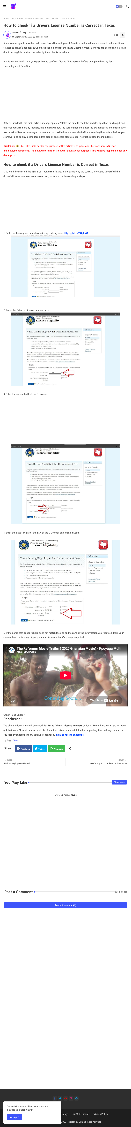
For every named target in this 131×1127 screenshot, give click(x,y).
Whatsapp (58, 749)
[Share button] (70, 748)
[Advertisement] (65, 92)
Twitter (41, 749)
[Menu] (4, 6)
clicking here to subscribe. (69, 734)
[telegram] (76, 1098)
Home (6, 18)
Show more (119, 782)
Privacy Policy (100, 1114)
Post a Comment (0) (65, 905)
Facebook (25, 749)
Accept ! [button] (14, 1117)
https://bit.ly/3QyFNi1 (76, 233)
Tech (14, 18)
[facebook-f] (55, 1098)
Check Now (25, 1109)
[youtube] (65, 1098)
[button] (119, 6)
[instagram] (71, 1098)
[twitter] (60, 1098)
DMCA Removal (80, 1114)
